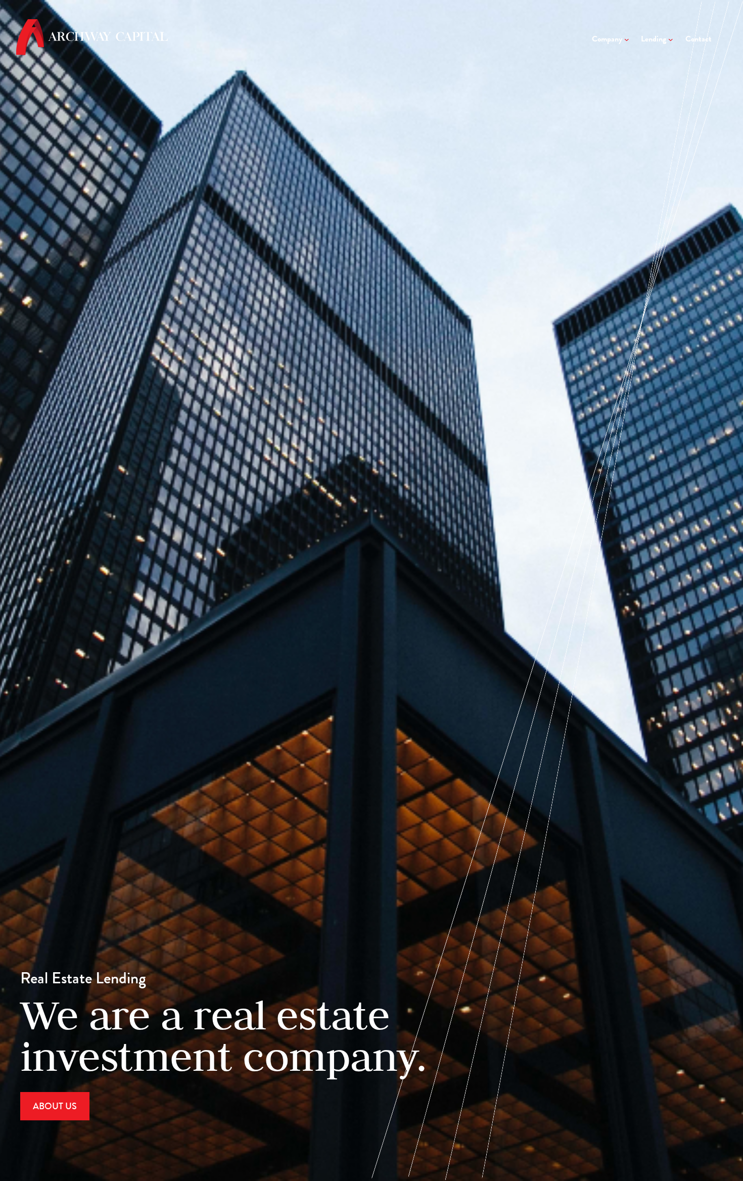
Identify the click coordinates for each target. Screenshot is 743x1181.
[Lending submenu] (670, 39)
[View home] (92, 51)
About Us (55, 1106)
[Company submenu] (626, 39)
